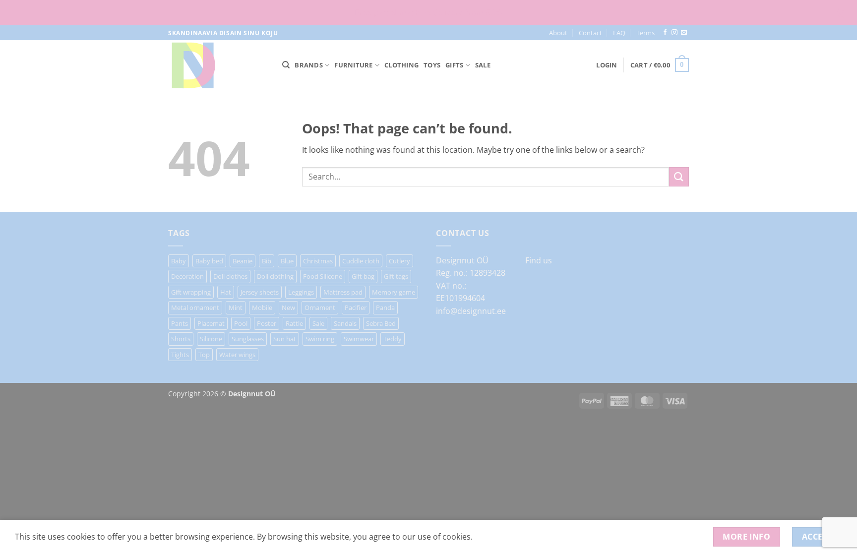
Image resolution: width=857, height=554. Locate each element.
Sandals (345, 323)
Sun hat (284, 338)
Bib (266, 260)
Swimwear (359, 338)
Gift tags (396, 276)
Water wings (237, 354)
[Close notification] (841, 13)
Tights (180, 354)
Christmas (318, 260)
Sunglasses (248, 338)
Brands (309, 65)
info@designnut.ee (471, 311)
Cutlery (399, 260)
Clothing (401, 65)
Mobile (262, 307)
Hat (225, 292)
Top (204, 354)
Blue (287, 260)
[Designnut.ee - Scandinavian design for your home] (217, 65)
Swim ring (320, 338)
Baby (178, 260)
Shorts (180, 338)
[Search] (286, 65)
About (558, 32)
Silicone (211, 338)
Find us (538, 260)
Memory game (393, 292)
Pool (240, 323)
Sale (482, 65)
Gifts (454, 65)
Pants (179, 323)
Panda (385, 307)
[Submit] (679, 176)
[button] (606, 65)
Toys (432, 65)
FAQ (619, 32)
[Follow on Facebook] (665, 32)
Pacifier (356, 307)
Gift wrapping (191, 292)
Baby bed (209, 260)
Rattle (294, 323)
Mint (236, 307)
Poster (266, 323)
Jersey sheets (260, 292)
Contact (590, 32)
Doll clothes (230, 276)
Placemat (211, 323)
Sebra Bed (381, 323)
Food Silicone (322, 276)
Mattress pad (343, 292)
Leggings (301, 292)
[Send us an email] (684, 32)
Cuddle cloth (360, 260)
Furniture (353, 65)
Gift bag (363, 276)
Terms (645, 32)
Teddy (392, 338)
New (288, 307)
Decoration (187, 276)
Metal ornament (195, 307)
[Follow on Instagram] (674, 32)
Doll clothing (275, 276)
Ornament (320, 307)
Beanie (242, 260)
